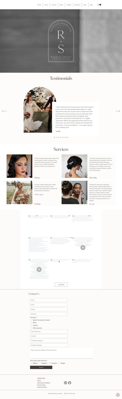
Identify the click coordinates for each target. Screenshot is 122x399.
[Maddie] (56, 137)
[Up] (118, 395)
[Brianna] (58, 137)
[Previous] (4, 111)
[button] (13, 7)
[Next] (118, 111)
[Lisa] (65, 137)
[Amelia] (54, 137)
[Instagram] (65, 382)
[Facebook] (69, 382)
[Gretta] (60, 137)
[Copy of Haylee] (67, 137)
